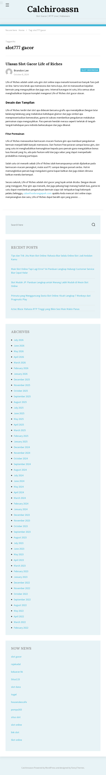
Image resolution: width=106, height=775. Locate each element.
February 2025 (21, 435)
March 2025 (20, 430)
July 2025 (18, 407)
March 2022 (20, 622)
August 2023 (20, 537)
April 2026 (19, 356)
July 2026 (18, 340)
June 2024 (19, 481)
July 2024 (18, 475)
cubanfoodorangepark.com (37, 193)
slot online (16, 724)
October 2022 (21, 593)
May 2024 (19, 486)
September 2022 (22, 599)
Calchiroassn (53, 9)
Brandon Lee (21, 70)
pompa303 (16, 709)
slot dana (16, 686)
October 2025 (21, 390)
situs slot (16, 717)
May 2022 (19, 610)
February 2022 (21, 627)
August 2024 (20, 469)
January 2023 (20, 576)
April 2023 (19, 560)
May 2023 (19, 554)
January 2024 (20, 509)
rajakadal (16, 664)
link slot (15, 732)
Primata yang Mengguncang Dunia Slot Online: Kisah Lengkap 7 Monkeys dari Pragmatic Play (51, 297)
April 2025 (19, 424)
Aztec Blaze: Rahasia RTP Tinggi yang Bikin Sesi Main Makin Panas (45, 309)
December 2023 (22, 514)
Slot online (16, 739)
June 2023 (19, 548)
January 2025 (20, 441)
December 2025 (22, 379)
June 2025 (19, 413)
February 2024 (21, 503)
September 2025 (22, 396)
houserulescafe (19, 702)
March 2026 (20, 362)
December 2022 (22, 582)
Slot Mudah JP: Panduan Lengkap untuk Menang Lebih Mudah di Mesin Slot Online (49, 284)
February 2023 (21, 571)
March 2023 (20, 565)
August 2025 (20, 402)
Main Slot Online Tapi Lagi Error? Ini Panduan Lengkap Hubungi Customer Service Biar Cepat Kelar (52, 270)
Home (21, 30)
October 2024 (21, 458)
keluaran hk (17, 671)
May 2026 (19, 351)
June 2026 (19, 345)
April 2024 (19, 492)
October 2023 (21, 526)
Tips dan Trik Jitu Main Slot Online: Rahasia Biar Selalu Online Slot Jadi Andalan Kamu (51, 257)
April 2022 (19, 616)
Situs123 (15, 679)
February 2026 (21, 368)
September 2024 (22, 464)
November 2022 (22, 588)
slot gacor (16, 656)
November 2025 (22, 385)
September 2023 (22, 531)
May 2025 (19, 419)
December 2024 (22, 447)
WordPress (50, 767)
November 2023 (22, 520)
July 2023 (18, 543)
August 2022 (20, 605)
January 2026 (20, 373)
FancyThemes (77, 767)
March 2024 (20, 498)
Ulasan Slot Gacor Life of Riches (34, 64)
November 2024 (22, 452)
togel (14, 694)
